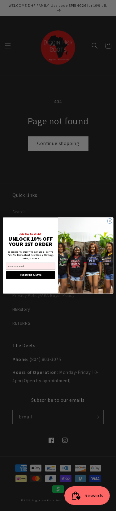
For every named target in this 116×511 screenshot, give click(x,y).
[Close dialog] (109, 220)
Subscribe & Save (30, 275)
